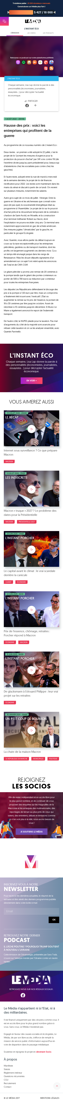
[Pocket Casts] (46, 63)
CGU (6, 1079)
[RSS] (51, 69)
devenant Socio (43, 1051)
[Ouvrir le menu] (4, 21)
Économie (21, 582)
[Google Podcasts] (40, 63)
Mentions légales (49, 1098)
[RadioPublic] (46, 69)
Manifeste (8, 1065)
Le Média (31, 980)
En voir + (32, 380)
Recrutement (10, 1083)
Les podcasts (48, 33)
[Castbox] (35, 63)
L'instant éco (13, 78)
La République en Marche (16, 759)
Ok (54, 919)
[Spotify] (24, 63)
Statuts (7, 1069)
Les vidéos (31, 33)
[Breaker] (51, 63)
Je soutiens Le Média (32, 831)
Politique (53, 759)
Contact (7, 1086)
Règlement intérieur (13, 1072)
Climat (8, 582)
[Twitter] (31, 106)
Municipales (38, 759)
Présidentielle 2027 (27, 522)
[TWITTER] (32, 995)
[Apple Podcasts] (18, 63)
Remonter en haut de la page (57, 1086)
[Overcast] (29, 63)
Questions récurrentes (14, 1076)
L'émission (15, 33)
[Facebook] (27, 106)
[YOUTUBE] (40, 995)
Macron (9, 461)
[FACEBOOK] (23, 995)
